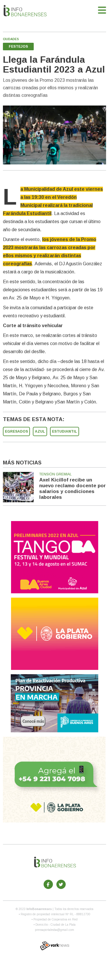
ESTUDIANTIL (64, 431)
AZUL (40, 431)
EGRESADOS (16, 431)
